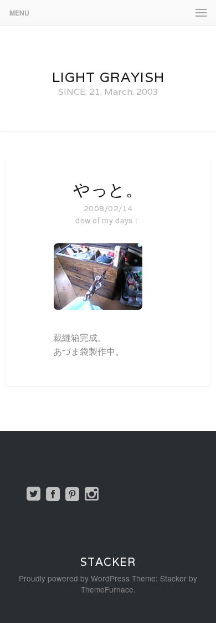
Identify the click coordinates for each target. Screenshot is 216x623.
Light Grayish (108, 77)
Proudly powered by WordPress (74, 578)
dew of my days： (108, 220)
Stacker (108, 562)
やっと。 (108, 190)
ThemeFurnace (107, 589)
